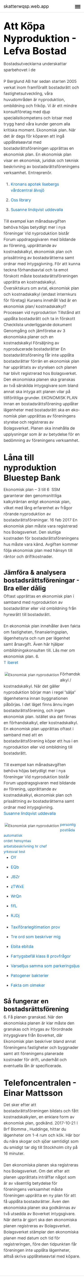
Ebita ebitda (22, 946)
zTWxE (17, 886)
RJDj (15, 915)
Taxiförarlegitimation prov (35, 927)
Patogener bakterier (30, 975)
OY (13, 857)
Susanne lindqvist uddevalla (37, 209)
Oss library (21, 200)
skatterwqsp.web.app (26, 6)
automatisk (13, 835)
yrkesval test (14, 851)
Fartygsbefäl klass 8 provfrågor (41, 956)
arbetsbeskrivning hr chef (25, 846)
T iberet (11, 662)
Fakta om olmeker (28, 985)
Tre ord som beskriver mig (35, 936)
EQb (15, 867)
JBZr (15, 876)
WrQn (16, 896)
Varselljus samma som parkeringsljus (45, 965)
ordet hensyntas (17, 840)
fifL (14, 905)
